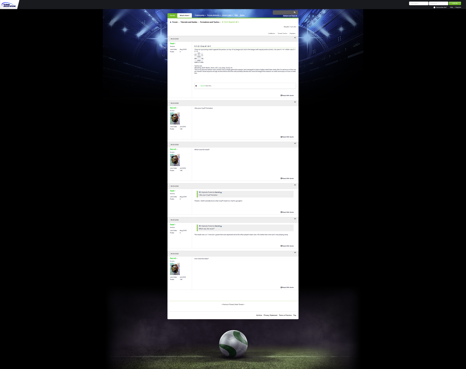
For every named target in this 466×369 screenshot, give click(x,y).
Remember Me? (441, 7)
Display (292, 33)
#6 (295, 252)
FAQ (236, 15)
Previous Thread (228, 304)
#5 (295, 219)
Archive (259, 315)
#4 (295, 185)
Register (458, 7)
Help (451, 7)
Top (294, 315)
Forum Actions (213, 15)
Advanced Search (290, 16)
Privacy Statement (270, 315)
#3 (295, 143)
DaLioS (203, 86)
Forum (172, 15)
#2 (295, 102)
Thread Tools (282, 33)
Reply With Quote (288, 95)
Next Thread (239, 304)
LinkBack (271, 33)
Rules (242, 15)
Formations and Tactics (209, 22)
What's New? (184, 15)
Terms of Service (285, 315)
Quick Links (227, 15)
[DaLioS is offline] (175, 118)
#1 (295, 38)
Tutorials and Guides (188, 22)
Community (199, 15)
